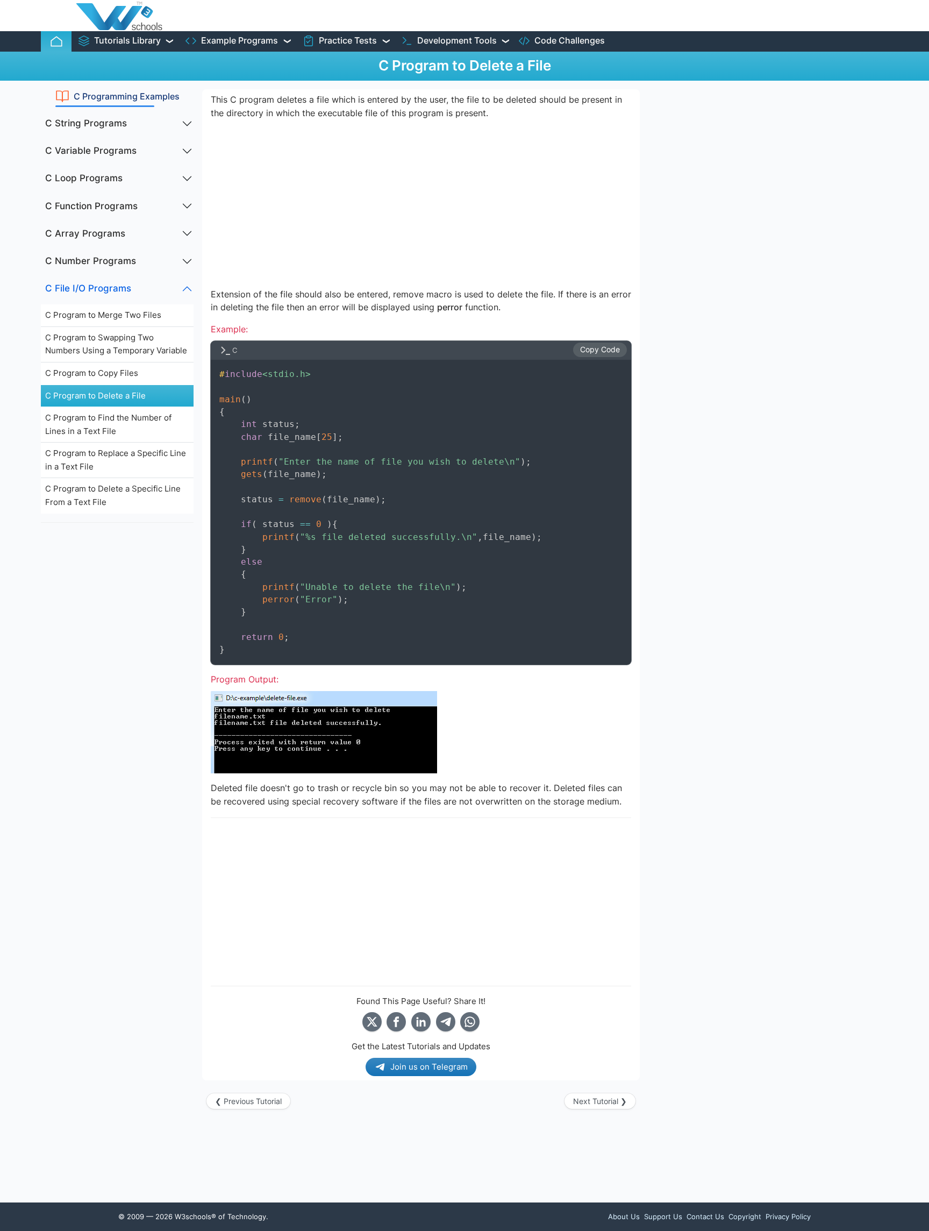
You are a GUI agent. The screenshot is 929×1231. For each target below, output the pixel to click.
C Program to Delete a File (95, 395)
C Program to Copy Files (91, 373)
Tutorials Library (127, 40)
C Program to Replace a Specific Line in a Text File (115, 460)
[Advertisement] (117, 692)
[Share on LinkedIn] (421, 1021)
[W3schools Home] (119, 15)
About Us (624, 1216)
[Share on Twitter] (372, 1021)
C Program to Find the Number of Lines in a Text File (108, 424)
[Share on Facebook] (396, 1021)
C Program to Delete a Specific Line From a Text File (113, 495)
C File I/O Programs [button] (88, 288)
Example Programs (239, 40)
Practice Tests (348, 40)
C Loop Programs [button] (84, 178)
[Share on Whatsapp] (470, 1021)
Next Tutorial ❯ (600, 1101)
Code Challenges (569, 40)
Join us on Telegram (429, 1067)
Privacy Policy (788, 1216)
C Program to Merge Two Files (103, 315)
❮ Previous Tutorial (248, 1101)
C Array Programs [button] (85, 233)
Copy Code (600, 349)
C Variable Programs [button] (91, 150)
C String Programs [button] (86, 123)
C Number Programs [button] (90, 260)
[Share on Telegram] (445, 1021)
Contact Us (705, 1216)
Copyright (744, 1216)
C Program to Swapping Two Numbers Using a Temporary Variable (116, 344)
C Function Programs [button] (91, 206)
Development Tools (457, 40)
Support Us (663, 1216)
